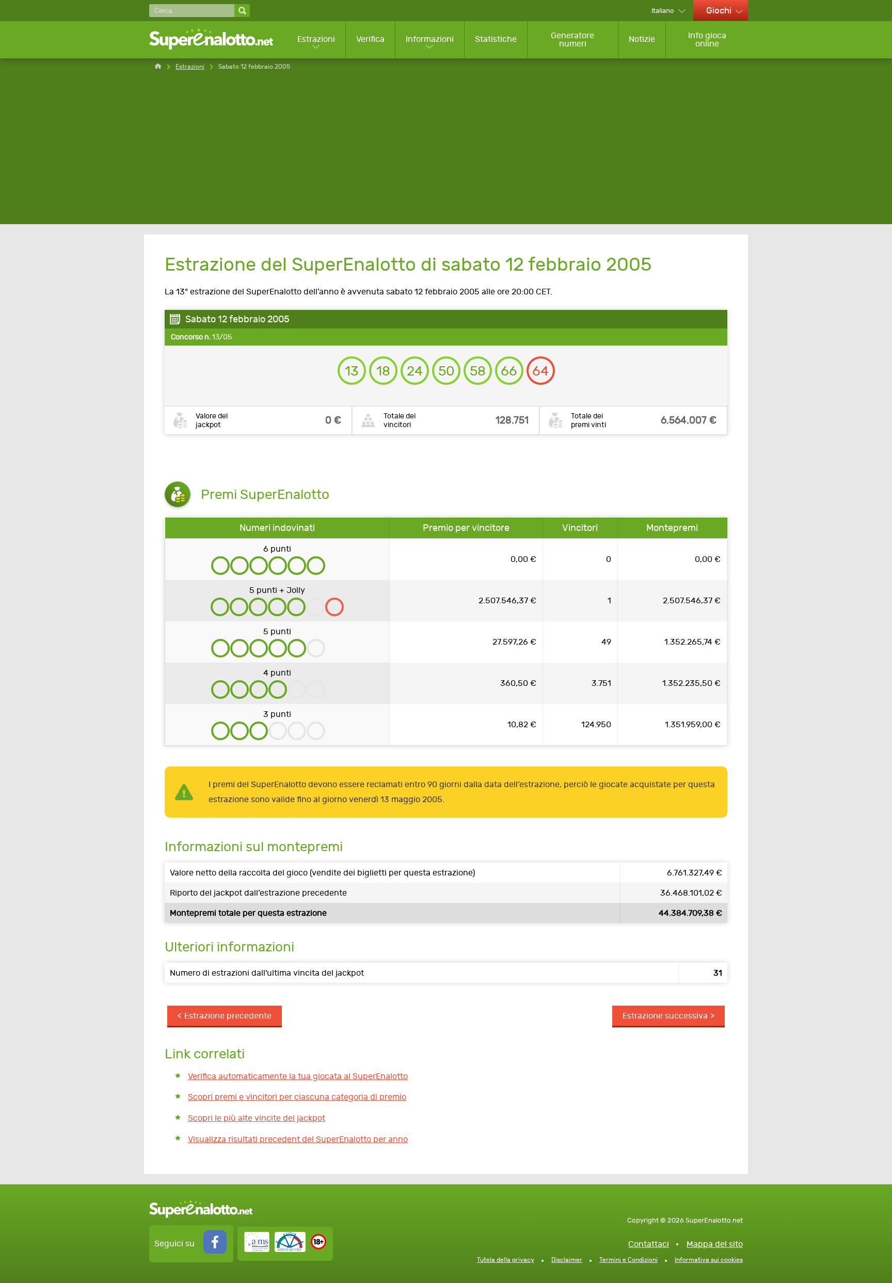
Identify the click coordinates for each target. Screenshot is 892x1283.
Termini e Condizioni (628, 1259)
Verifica (370, 39)
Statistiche (496, 39)
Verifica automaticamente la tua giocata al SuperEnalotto (298, 1076)
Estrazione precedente (228, 1016)
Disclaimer (566, 1259)
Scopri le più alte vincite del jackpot (256, 1118)
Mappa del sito (715, 1244)
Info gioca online (707, 39)
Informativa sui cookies (709, 1259)
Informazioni (430, 39)
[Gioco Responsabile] (275, 1249)
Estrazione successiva (665, 1016)
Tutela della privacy (505, 1259)
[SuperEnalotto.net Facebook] (215, 1251)
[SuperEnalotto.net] (218, 39)
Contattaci (648, 1244)
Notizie (642, 39)
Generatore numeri (572, 39)
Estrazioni (316, 39)
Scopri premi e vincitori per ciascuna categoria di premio (297, 1097)
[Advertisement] (446, 152)
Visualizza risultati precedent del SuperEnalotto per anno (298, 1139)
